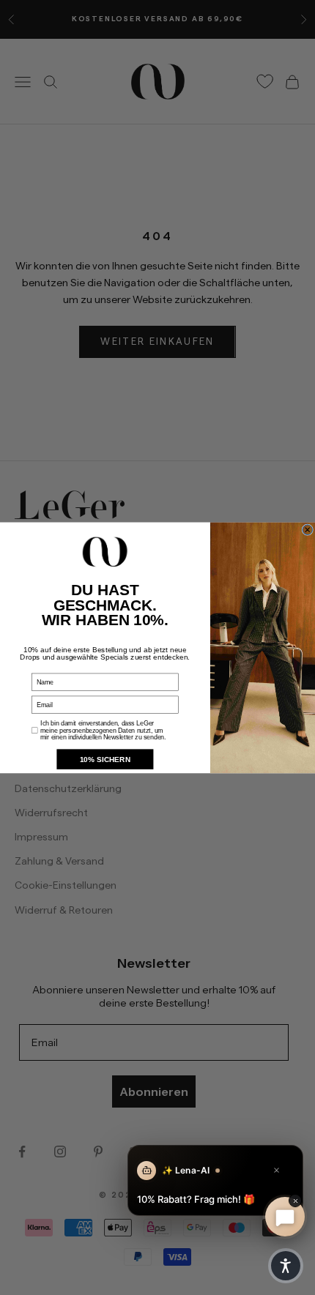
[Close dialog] (308, 529)
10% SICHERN (105, 759)
